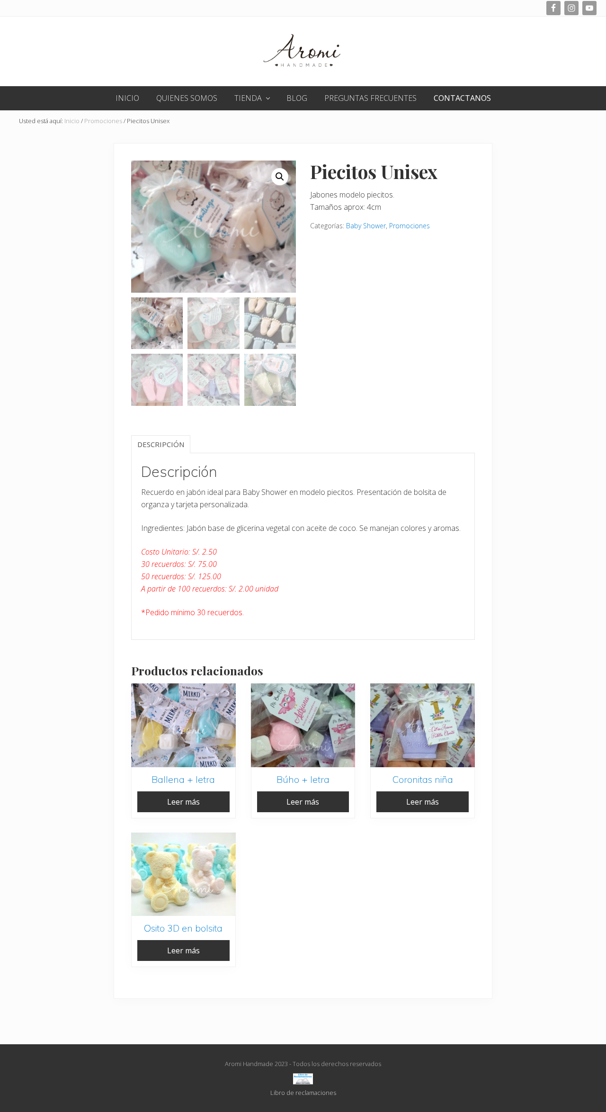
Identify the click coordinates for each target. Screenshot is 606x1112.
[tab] (160, 444)
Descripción (160, 444)
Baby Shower (366, 225)
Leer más (183, 802)
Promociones (103, 121)
